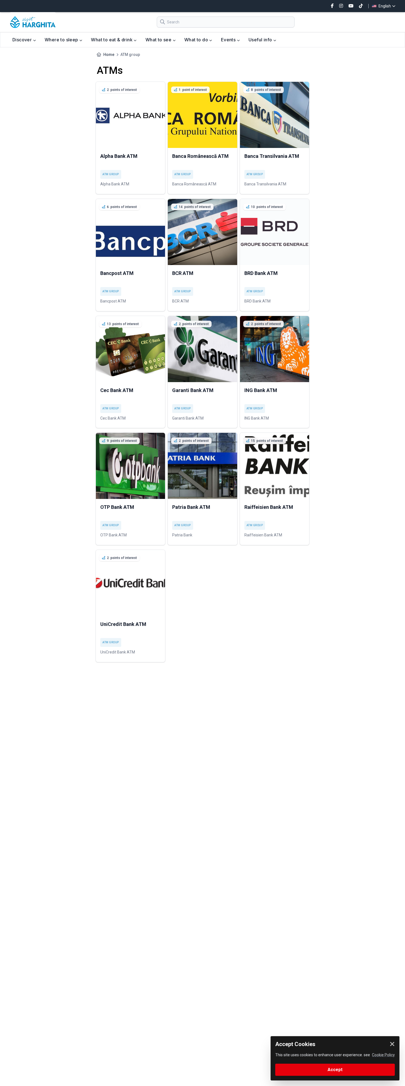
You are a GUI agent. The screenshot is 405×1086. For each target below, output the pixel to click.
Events (229, 39)
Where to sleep (62, 39)
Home (108, 54)
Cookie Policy (383, 1055)
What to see (159, 39)
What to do (196, 39)
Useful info (261, 39)
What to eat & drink (112, 39)
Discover (22, 39)
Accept (335, 1069)
